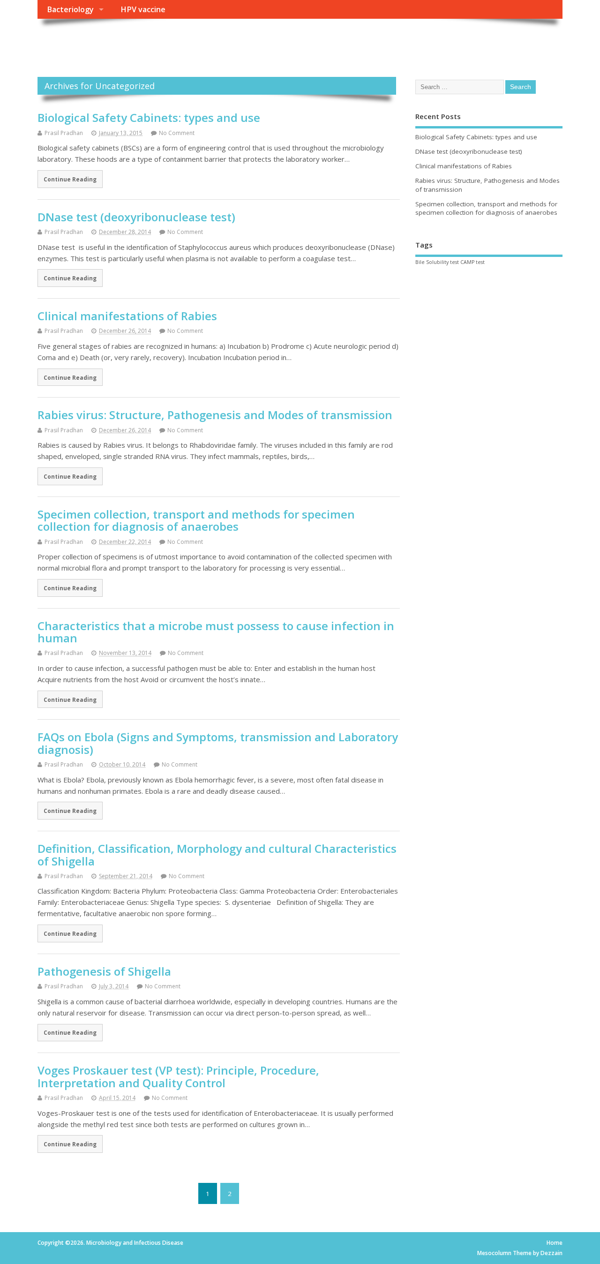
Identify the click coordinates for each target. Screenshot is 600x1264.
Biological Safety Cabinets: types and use (149, 117)
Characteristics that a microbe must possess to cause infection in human (216, 632)
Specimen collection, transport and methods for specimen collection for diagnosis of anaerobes (196, 520)
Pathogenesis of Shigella (104, 971)
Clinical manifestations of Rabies (127, 316)
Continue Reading (70, 179)
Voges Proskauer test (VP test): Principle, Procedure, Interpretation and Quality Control (178, 1076)
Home (554, 1243)
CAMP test (472, 262)
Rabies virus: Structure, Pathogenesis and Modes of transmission (215, 414)
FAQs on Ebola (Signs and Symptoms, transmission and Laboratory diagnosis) (218, 743)
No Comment (177, 133)
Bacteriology (70, 9)
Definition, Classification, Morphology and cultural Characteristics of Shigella (217, 854)
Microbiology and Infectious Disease (175, 40)
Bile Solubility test (437, 262)
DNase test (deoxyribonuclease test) (136, 217)
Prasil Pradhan (64, 133)
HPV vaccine (142, 9)
